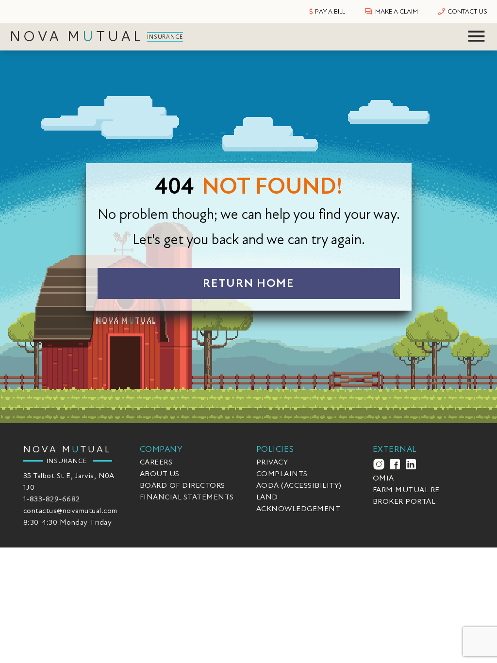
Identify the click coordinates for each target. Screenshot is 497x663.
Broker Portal (404, 501)
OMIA (383, 478)
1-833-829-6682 (51, 499)
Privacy (272, 462)
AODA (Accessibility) (299, 485)
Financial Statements (187, 497)
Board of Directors (182, 485)
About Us (160, 474)
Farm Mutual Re (406, 490)
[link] (98, 37)
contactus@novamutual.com (70, 510)
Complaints (282, 474)
